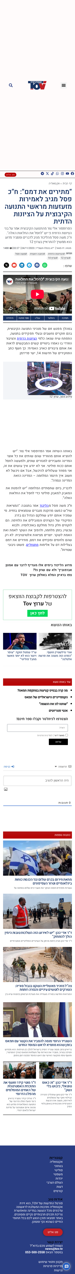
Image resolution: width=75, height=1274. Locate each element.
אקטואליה (54, 183)
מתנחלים (32, 544)
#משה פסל (21, 253)
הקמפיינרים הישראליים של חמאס (46, 697)
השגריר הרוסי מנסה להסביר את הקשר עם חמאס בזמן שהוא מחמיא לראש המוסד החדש (38, 1043)
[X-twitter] (47, 173)
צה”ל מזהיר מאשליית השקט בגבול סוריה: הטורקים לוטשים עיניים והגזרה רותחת (43, 987)
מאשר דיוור (50, 735)
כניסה (7, 766)
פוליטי (58, 1170)
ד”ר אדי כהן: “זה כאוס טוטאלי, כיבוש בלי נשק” (57, 1086)
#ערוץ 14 (53, 257)
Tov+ (37, 318)
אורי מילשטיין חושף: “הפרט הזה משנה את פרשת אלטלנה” (55, 655)
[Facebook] (72, 173)
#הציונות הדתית (56, 253)
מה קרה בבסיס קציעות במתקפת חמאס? (43, 690)
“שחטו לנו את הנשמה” (53, 704)
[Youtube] (67, 173)
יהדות (59, 1179)
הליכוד (44, 505)
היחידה (9, 318)
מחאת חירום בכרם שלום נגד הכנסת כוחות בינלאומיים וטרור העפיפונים (43, 881)
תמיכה (65, 318)
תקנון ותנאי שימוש (50, 1262)
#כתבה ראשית (37, 253)
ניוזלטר (51, 318)
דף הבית (67, 183)
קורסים (58, 1191)
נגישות (58, 1270)
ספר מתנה (24, 318)
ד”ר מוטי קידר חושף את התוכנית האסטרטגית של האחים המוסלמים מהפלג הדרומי (19, 1088)
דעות (60, 1187)
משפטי (58, 1174)
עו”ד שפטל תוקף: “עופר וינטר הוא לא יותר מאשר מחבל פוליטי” (22, 655)
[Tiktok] (52, 173)
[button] (63, 85)
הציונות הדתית (27, 338)
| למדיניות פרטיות (45, 735)
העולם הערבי (55, 1183)
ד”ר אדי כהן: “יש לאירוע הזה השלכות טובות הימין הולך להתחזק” (38, 934)
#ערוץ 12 (65, 257)
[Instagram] (62, 173)
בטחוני (58, 1166)
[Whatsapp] (57, 173)
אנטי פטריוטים (58, 710)
